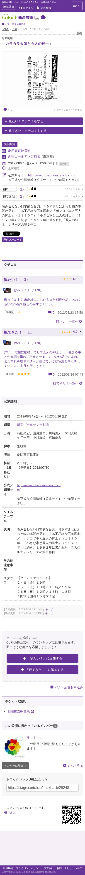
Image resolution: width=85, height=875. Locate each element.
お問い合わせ (64, 868)
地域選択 (8, 7)
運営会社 (49, 868)
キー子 (49, 609)
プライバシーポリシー (28, 868)
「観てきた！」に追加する (45, 670)
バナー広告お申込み (15, 24)
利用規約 (8, 868)
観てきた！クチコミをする (28, 130)
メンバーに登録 (13, 765)
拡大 (12, 812)
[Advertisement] (42, 849)
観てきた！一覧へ (65, 383)
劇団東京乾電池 (19, 151)
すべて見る (75, 766)
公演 (14, 29)
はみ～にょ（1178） (28, 290)
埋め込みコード (12, 239)
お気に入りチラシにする (69, 110)
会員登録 (45, 8)
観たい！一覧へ (67, 321)
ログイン (28, 8)
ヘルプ (78, 868)
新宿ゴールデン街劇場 (24, 156)
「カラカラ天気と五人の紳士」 (27, 44)
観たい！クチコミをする (26, 121)
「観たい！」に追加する (44, 658)
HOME (5, 29)
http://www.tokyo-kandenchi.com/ (51, 175)
